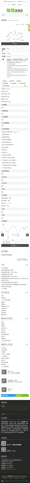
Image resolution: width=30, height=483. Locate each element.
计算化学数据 (5, 85)
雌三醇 (3, 336)
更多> (27, 264)
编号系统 (4, 81)
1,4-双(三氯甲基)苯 (6, 340)
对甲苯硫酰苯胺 (5, 334)
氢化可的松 (4, 328)
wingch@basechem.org (11, 1)
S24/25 (10, 203)
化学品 (22, 24)
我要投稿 (6, 395)
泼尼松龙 (3, 332)
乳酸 (2, 322)
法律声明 (16, 478)
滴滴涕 (3, 360)
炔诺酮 (3, 326)
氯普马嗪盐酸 (4, 362)
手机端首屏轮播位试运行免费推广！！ (10, 282)
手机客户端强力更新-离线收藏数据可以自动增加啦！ (14, 284)
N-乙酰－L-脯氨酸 (5, 354)
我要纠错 (19, 395)
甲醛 (2, 296)
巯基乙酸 (3, 298)
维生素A (3, 330)
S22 (8, 203)
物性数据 (18, 81)
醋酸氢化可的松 (5, 306)
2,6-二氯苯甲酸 (5, 366)
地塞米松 (3, 304)
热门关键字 (22, 478)
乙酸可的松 (4, 308)
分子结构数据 (22, 83)
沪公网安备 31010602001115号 (10, 480)
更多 (25, 85)
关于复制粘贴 (4, 268)
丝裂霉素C (3, 310)
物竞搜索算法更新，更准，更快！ (9, 272)
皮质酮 (3, 324)
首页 (17, 24)
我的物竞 (14, 4)
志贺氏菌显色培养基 (6, 286)
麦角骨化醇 (4, 314)
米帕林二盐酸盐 (5, 358)
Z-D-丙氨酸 (4, 288)
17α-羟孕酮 (4, 356)
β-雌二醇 (3, 347)
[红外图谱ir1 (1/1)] (15, 235)
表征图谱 (11, 81)
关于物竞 (10, 478)
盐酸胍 (3, 302)
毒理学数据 (5, 83)
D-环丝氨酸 (4, 350)
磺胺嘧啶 (3, 338)
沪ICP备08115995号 (23, 480)
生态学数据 (13, 83)
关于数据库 (4, 478)
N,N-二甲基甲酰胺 (5, 300)
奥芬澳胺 (3, 312)
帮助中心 (20, 4)
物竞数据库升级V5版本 (7, 274)
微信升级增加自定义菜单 (7, 270)
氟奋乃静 (3, 364)
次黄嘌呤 (3, 352)
